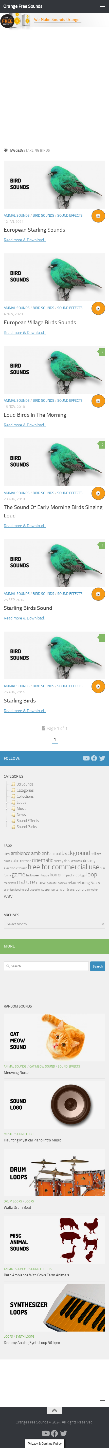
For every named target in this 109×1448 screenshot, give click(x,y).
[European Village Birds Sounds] (54, 277)
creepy (58, 861)
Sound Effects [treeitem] (28, 820)
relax (72, 882)
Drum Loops (13, 1201)
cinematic (42, 860)
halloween (33, 875)
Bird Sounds (43, 215)
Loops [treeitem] (21, 802)
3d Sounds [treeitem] (25, 784)
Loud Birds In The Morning (35, 415)
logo (82, 875)
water (94, 889)
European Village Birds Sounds (40, 322)
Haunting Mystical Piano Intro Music (32, 1140)
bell (93, 854)
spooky (36, 889)
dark (67, 861)
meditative (10, 883)
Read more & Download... (25, 239)
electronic (11, 868)
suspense (48, 889)
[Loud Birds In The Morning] (54, 369)
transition (74, 889)
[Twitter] (102, 758)
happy (45, 875)
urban (86, 889)
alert (7, 854)
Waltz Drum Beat (17, 1207)
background (76, 853)
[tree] (54, 805)
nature (26, 882)
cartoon (25, 861)
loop (91, 874)
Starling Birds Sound (28, 608)
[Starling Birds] (54, 655)
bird (99, 854)
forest (23, 868)
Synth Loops (25, 1336)
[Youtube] (86, 758)
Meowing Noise (16, 1072)
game (18, 874)
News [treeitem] (21, 814)
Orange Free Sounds (22, 6)
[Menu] (102, 6)
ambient (40, 853)
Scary (95, 882)
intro (76, 875)
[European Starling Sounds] (54, 185)
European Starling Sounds (34, 230)
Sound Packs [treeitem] (27, 826)
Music (8, 1134)
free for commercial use (64, 866)
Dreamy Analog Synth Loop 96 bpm (32, 1342)
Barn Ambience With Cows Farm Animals (36, 1275)
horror (56, 875)
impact (67, 875)
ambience (20, 853)
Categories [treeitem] (25, 790)
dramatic (76, 861)
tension (61, 889)
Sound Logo (24, 1134)
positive (62, 883)
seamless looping (14, 889)
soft (28, 889)
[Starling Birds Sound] (54, 563)
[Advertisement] (54, 87)
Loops (29, 1201)
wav (8, 896)
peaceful (52, 883)
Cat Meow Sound (42, 1066)
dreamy (89, 860)
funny (7, 875)
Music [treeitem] (21, 808)
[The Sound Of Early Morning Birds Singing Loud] (54, 462)
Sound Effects (70, 215)
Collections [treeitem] (25, 796)
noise (41, 882)
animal (55, 853)
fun (102, 868)
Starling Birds (20, 700)
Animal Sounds (17, 215)
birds (7, 861)
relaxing (83, 882)
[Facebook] (94, 758)
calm (15, 860)
